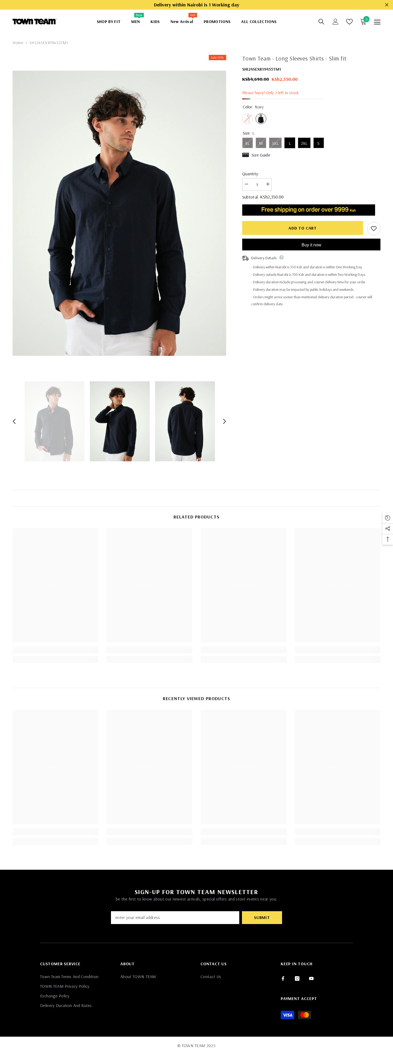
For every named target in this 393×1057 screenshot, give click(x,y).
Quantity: (250, 173)
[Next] (225, 421)
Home (18, 42)
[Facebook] (283, 978)
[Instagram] (297, 978)
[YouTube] (311, 978)
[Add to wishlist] (373, 228)
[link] (56, 649)
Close (386, 5)
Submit (262, 917)
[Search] (321, 21)
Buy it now (311, 244)
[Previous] (14, 421)
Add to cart (304, 228)
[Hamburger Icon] (377, 22)
